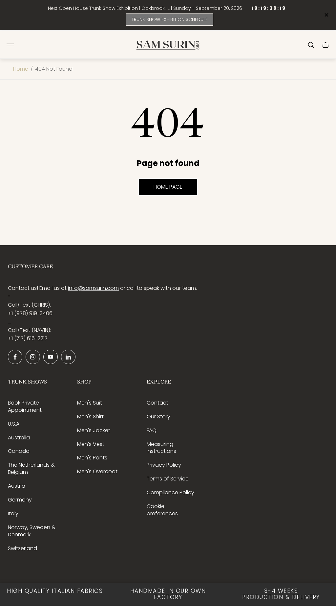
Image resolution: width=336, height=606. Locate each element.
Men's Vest (90, 444)
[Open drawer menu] (10, 45)
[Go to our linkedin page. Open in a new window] (68, 357)
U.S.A (13, 424)
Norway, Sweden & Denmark (31, 531)
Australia (19, 437)
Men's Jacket (93, 430)
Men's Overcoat (97, 471)
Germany (20, 499)
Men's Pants (92, 457)
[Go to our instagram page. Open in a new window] (33, 357)
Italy (13, 513)
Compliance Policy (170, 492)
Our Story (158, 416)
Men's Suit (89, 403)
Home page (168, 187)
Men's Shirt (90, 416)
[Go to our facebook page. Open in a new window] (15, 357)
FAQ (152, 430)
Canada (19, 451)
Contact (157, 403)
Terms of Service (168, 478)
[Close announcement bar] (326, 15)
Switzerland (22, 548)
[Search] (311, 45)
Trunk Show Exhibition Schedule (170, 19)
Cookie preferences (162, 509)
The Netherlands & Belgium (31, 468)
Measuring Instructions (161, 447)
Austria (16, 486)
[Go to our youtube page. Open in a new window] (50, 357)
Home (20, 69)
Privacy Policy (164, 465)
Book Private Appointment (25, 406)
